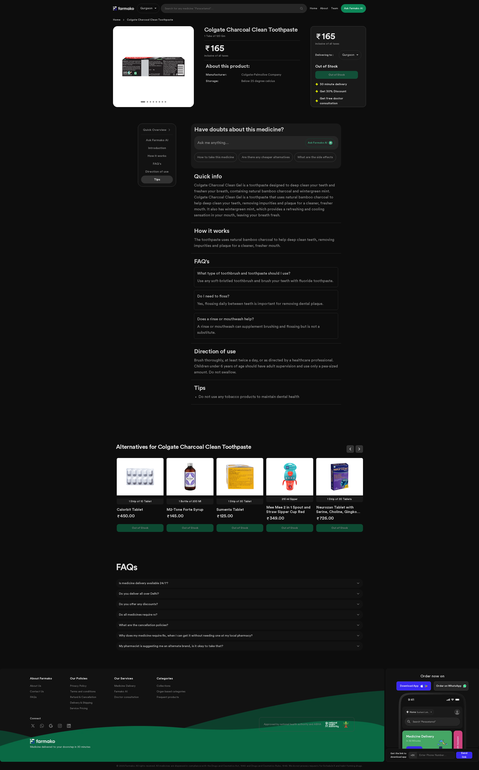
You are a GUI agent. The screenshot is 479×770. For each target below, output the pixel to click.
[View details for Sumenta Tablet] (239, 476)
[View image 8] (165, 102)
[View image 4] (153, 102)
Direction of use (157, 171)
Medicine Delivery (124, 686)
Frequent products (168, 697)
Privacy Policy (78, 686)
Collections (163, 686)
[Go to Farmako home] (123, 8)
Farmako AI (121, 691)
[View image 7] (162, 102)
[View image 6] (159, 102)
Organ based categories (171, 691)
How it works (157, 155)
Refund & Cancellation (83, 697)
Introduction (157, 148)
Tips (157, 179)
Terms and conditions (83, 691)
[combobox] (148, 8)
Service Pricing (79, 708)
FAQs (33, 697)
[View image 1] (143, 102)
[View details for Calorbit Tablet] (140, 476)
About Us (35, 686)
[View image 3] (150, 102)
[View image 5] (156, 102)
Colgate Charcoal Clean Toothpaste (150, 20)
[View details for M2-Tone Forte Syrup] (190, 476)
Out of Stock (337, 75)
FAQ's (157, 163)
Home (313, 8)
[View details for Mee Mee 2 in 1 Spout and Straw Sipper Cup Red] (289, 476)
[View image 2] (147, 102)
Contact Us (37, 691)
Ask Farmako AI (157, 140)
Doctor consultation (126, 697)
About (324, 8)
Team (334, 8)
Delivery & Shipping (81, 702)
